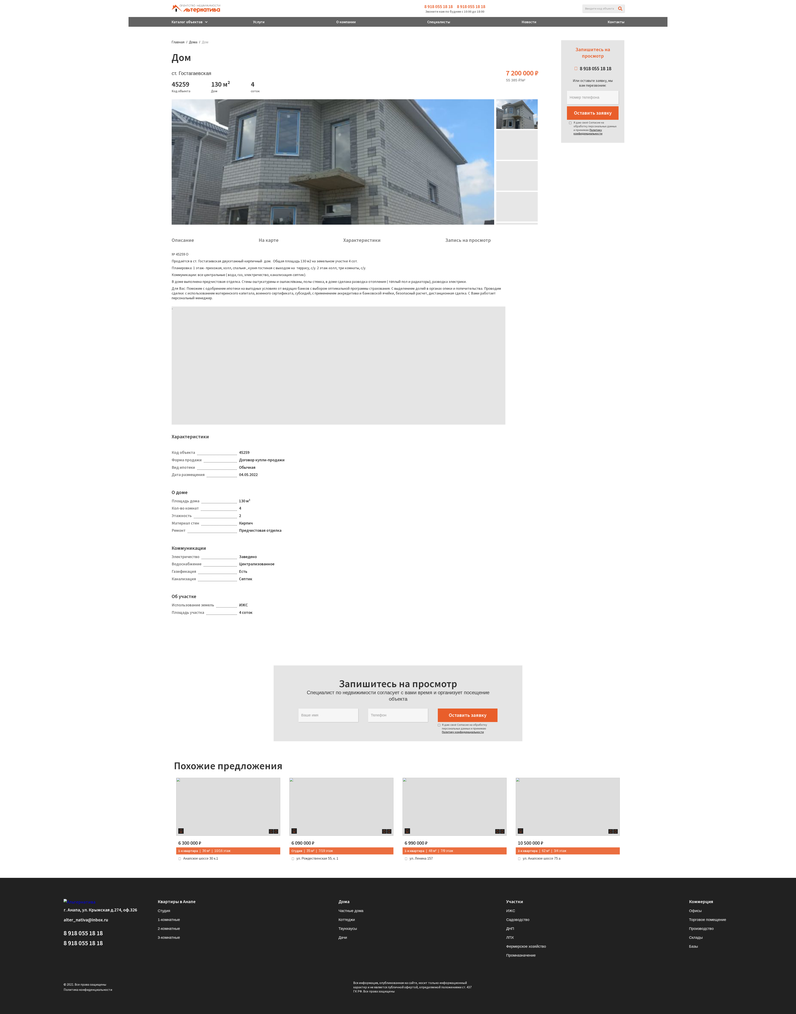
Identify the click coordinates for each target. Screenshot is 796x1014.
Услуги (259, 21)
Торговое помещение (707, 920)
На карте (269, 240)
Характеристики (362, 240)
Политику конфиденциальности (588, 131)
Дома (193, 42)
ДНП (510, 929)
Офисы (695, 911)
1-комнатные (169, 920)
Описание (183, 240)
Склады (696, 937)
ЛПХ (510, 937)
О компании (346, 21)
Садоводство (517, 920)
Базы (693, 946)
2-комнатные (169, 929)
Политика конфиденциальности (88, 989)
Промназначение (521, 955)
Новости (529, 21)
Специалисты (438, 21)
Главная (178, 42)
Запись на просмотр (468, 240)
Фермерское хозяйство (526, 946)
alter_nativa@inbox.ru (86, 920)
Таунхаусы (348, 929)
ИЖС (510, 911)
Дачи (343, 937)
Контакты (616, 21)
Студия (164, 911)
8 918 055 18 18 (438, 6)
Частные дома (351, 911)
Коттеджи (347, 920)
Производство (701, 929)
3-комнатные (169, 937)
